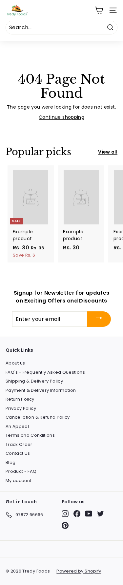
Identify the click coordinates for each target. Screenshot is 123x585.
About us (15, 363)
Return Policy (20, 399)
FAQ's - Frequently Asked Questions (45, 372)
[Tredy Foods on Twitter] (100, 513)
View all (107, 152)
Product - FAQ (21, 471)
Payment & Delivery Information (41, 390)
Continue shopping (61, 117)
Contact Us (18, 453)
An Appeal (17, 426)
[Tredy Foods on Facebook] (76, 513)
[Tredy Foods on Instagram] (65, 513)
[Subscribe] (99, 319)
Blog (10, 462)
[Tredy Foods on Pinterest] (65, 525)
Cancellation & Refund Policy (38, 417)
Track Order (19, 444)
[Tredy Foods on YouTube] (88, 513)
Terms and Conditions (30, 435)
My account (18, 480)
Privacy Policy (21, 408)
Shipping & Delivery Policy (34, 381)
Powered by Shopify (78, 571)
